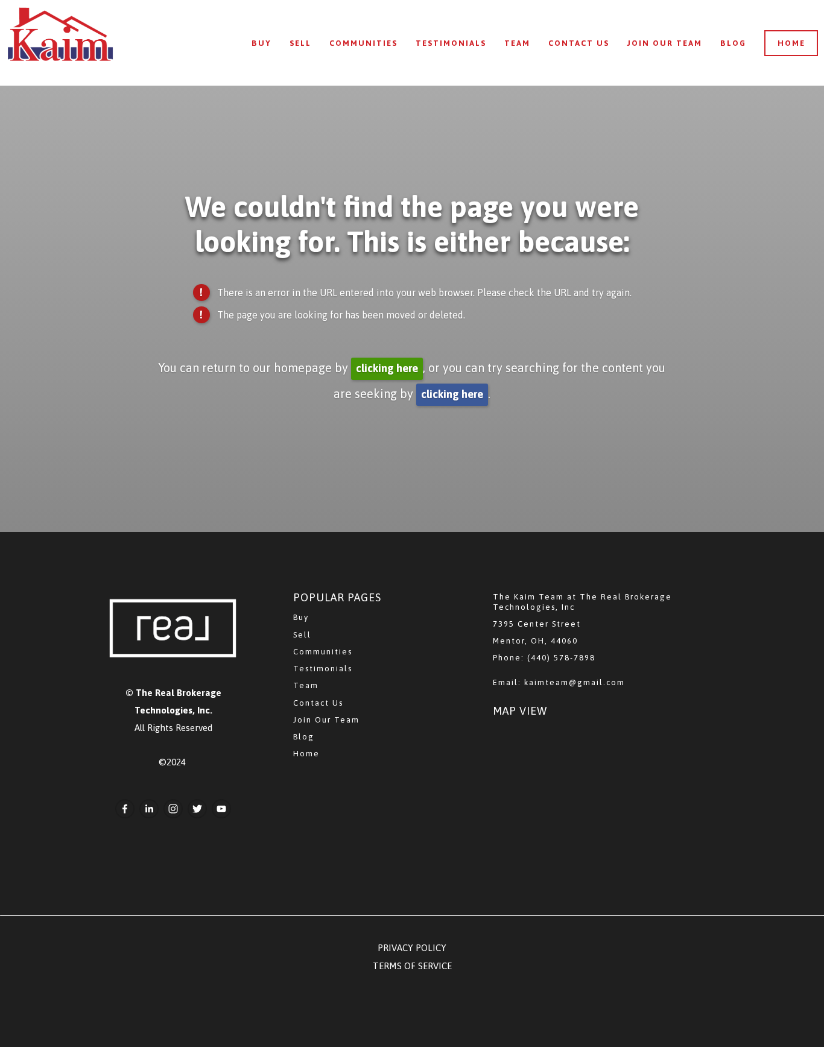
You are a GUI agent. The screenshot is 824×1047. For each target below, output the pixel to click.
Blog (733, 43)
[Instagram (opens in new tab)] (173, 808)
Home (791, 43)
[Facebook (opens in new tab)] (125, 808)
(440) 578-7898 (561, 657)
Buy (261, 43)
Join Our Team (664, 43)
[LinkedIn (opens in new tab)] (149, 808)
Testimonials (451, 43)
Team (517, 43)
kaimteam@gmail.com (574, 682)
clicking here (387, 368)
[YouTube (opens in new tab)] (221, 808)
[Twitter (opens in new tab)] (197, 808)
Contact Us (578, 43)
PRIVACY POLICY (412, 948)
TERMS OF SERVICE (412, 966)
